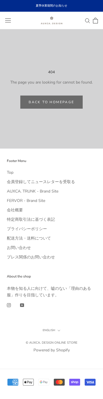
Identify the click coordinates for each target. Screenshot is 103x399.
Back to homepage (51, 102)
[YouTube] (22, 304)
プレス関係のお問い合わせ (31, 257)
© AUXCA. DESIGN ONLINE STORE (52, 343)
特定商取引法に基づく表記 (31, 219)
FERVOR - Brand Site (26, 200)
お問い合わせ (19, 247)
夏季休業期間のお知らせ (51, 6)
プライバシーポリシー (27, 229)
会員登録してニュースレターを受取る (41, 182)
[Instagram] (9, 304)
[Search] (87, 20)
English (49, 330)
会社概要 (15, 210)
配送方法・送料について (29, 238)
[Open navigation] (8, 20)
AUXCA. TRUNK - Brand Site (32, 191)
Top (10, 172)
